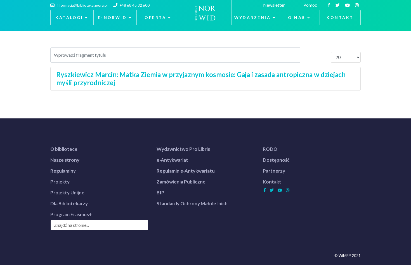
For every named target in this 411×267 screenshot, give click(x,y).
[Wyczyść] (323, 54)
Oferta (155, 17)
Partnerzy (274, 171)
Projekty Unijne (67, 193)
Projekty (60, 182)
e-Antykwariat (172, 160)
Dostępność (276, 160)
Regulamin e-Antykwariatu (186, 171)
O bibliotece (63, 149)
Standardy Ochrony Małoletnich (192, 203)
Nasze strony (64, 160)
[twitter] (338, 5)
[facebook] (330, 5)
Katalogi (69, 17)
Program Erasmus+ (71, 214)
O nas (296, 17)
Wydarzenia (252, 17)
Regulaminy (63, 171)
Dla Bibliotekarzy (69, 203)
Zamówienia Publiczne (181, 182)
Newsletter (275, 5)
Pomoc (311, 5)
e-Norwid (112, 17)
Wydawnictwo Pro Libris (183, 149)
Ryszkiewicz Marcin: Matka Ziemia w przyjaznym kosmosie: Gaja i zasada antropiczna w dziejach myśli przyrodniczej (201, 78)
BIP (160, 193)
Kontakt (340, 17)
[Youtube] (348, 5)
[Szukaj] (308, 54)
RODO (270, 149)
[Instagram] (357, 5)
